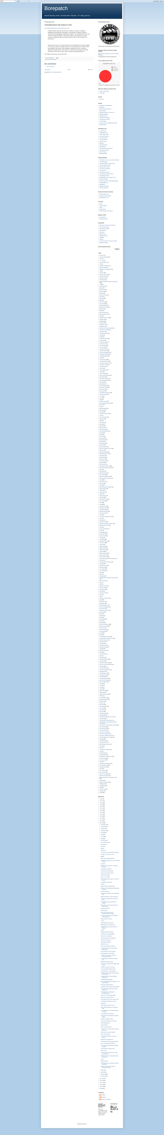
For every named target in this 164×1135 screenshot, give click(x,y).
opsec (101, 594)
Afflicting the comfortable (105, 269)
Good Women (103, 460)
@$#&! (102, 856)
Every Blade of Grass (104, 175)
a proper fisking (103, 267)
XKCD (101, 207)
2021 (101, 809)
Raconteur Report (104, 242)
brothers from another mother (106, 328)
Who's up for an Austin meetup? (108, 1032)
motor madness (103, 556)
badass (101, 293)
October (103, 828)
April (102, 1070)
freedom (101, 438)
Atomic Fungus (103, 152)
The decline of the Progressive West (108, 725)
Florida (101, 432)
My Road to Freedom (104, 228)
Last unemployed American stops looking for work (56, 28)
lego (101, 527)
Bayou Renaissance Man (105, 109)
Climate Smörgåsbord (105, 352)
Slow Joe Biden (103, 682)
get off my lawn (103, 446)
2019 (101, 812)
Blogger (85, 1124)
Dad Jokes (102, 377)
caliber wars (102, 331)
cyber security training (105, 375)
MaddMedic (102, 184)
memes (101, 544)
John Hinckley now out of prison (108, 951)
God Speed (102, 455)
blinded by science (104, 317)
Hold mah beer (103, 495)
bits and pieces (103, 312)
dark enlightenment (104, 380)
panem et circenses (104, 598)
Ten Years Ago (103, 713)
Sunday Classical (104, 694)
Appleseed (102, 279)
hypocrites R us (103, 499)
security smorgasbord (105, 669)
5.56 (101, 264)
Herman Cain (103, 481)
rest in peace (102, 645)
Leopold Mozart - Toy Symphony (108, 971)
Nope (101, 574)
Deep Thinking (103, 385)
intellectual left (103, 507)
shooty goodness (103, 678)
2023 (101, 805)
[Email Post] (57, 57)
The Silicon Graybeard (105, 168)
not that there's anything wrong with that (109, 577)
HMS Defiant (102, 146)
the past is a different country (106, 735)
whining (101, 780)
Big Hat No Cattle (104, 307)
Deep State (102, 384)
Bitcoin (101, 310)
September (103, 830)
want (101, 768)
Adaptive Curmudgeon (105, 117)
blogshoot (102, 322)
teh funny (102, 704)
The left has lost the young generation (109, 1041)
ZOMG (101, 792)
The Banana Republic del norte (107, 716)
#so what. (102, 255)
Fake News (102, 422)
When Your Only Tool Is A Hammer (107, 225)
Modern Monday (103, 553)
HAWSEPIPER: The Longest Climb (108, 177)
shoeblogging (103, 676)
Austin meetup (104, 1025)
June (102, 836)
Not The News (103, 580)
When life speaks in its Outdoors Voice (108, 777)
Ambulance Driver (104, 219)
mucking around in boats (105, 562)
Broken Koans (104, 910)
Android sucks (103, 276)
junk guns (102, 520)
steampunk (102, 692)
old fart (101, 591)
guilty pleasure (103, 473)
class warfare (103, 345)
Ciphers (102, 884)
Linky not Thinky (103, 528)
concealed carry (103, 364)
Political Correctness (104, 610)
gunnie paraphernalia (105, 476)
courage (101, 368)
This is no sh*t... (103, 742)
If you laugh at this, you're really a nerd (110, 999)
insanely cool (103, 506)
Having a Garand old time (105, 478)
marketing (102, 539)
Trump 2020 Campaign (105, 749)
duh (100, 399)
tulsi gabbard (103, 753)
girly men (102, 450)
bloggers (102, 319)
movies (101, 560)
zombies (101, 790)
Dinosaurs (102, 391)
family (101, 424)
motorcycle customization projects (107, 558)
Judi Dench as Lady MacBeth (107, 934)
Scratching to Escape (104, 172)
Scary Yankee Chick (104, 134)
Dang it (102, 930)
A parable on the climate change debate (110, 986)
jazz (100, 518)
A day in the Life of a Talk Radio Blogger (109, 181)
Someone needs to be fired (107, 997)
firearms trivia (103, 429)
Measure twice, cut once (106, 918)
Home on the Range (104, 91)
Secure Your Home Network (106, 664)
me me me (102, 542)
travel (101, 746)
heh (100, 480)
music (101, 563)
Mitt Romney (102, 549)
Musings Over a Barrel (105, 167)
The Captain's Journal (105, 119)
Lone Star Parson (104, 139)
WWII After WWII (103, 153)
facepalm (102, 418)
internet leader (103, 509)
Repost (102, 848)
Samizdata (102, 93)
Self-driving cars (103, 673)
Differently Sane (103, 116)
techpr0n (102, 701)
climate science (103, 350)
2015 (101, 821)
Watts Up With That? (104, 194)
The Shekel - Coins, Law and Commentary (109, 160)
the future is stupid (104, 732)
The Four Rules (103, 730)
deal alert (102, 382)
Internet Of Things (104, 511)
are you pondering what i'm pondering (108, 281)
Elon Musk (102, 410)
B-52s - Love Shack (105, 877)
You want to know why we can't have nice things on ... (109, 1053)
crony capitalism (103, 370)
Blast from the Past (104, 314)
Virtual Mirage (103, 131)
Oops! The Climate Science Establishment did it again (107, 913)
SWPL (101, 695)
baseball (102, 298)
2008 (101, 1088)
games (101, 441)
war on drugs (103, 770)
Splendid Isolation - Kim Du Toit (107, 112)
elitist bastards (103, 408)
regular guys (102, 641)
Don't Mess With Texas (105, 392)
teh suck (101, 711)
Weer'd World (103, 110)
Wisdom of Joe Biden (104, 782)
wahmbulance (103, 767)
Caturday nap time (105, 908)
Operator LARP (103, 592)
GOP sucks (102, 464)
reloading (102, 643)
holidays (101, 497)
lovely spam (102, 534)
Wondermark (102, 209)
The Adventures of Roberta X (106, 148)
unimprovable (103, 754)
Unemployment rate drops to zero (108, 1001)
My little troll (102, 567)
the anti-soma (103, 170)
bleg (101, 315)
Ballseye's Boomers (104, 186)
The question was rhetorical (107, 1013)
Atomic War (102, 286)
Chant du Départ (103, 138)
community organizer (104, 363)
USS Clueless (103, 230)
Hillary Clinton (103, 488)
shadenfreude (103, 675)
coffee (101, 357)
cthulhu (101, 371)
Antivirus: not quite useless (107, 1019)
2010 (101, 1084)
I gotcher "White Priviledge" (107, 932)
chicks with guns (103, 342)
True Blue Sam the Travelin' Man (107, 163)
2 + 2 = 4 (102, 260)
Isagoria (101, 239)
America (101, 272)
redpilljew (102, 237)
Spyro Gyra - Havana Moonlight (108, 995)
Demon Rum (102, 389)
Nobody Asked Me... (104, 114)
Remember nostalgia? (106, 942)
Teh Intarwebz (103, 706)
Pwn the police (104, 840)
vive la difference (103, 765)
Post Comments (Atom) (56, 72)
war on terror (102, 772)
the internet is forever (104, 733)
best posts (102, 303)
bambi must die (103, 295)
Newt (101, 572)
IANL (101, 502)
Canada (101, 335)
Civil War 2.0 (102, 343)
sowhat (101, 687)
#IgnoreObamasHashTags (107, 961)
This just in (103, 850)
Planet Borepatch (104, 605)
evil (100, 415)
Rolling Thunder (103, 650)
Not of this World (103, 145)
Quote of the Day (103, 626)
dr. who (101, 396)
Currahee (103, 846)
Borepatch (56, 8)
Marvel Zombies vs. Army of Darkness (109, 896)
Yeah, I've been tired (105, 1034)
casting (101, 336)
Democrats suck (103, 387)
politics (101, 612)
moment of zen (103, 555)
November (103, 826)
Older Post (90, 69)
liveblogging (102, 532)
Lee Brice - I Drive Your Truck (107, 854)
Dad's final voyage (104, 378)
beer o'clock (102, 302)
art (100, 284)
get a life (101, 445)
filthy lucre (102, 427)
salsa (101, 655)
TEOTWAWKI (103, 715)
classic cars (102, 347)
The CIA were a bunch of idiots (108, 946)
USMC (101, 761)
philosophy (102, 601)
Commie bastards (104, 361)
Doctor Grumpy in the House (106, 211)
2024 (101, 803)
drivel (101, 398)
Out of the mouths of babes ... (107, 984)
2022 (101, 806)
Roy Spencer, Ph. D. (104, 197)
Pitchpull (102, 143)
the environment (103, 728)
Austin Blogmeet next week (107, 922)
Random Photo (103, 629)
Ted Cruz (102, 702)
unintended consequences (106, 756)
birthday (101, 309)
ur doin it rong (103, 758)
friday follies (102, 439)
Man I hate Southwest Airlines (107, 858)
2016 (101, 819)
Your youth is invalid (105, 842)
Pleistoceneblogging (104, 607)
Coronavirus (102, 366)
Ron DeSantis (103, 654)
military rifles (102, 546)
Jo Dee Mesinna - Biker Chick (108, 1048)
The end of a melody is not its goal (109, 1021)
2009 (101, 1086)
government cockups (104, 466)
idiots (101, 504)
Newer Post (47, 69)
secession (102, 661)
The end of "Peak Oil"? (106, 940)
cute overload (103, 373)
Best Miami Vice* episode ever (108, 924)
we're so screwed (104, 774)
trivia (101, 747)
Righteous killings (104, 647)
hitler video (102, 492)
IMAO (101, 204)
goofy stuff (102, 462)
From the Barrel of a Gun (105, 165)
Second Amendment (104, 662)
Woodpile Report (103, 235)
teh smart (102, 708)
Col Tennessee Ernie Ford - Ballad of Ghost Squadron (109, 916)
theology (102, 739)
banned (101, 296)
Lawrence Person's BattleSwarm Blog (108, 123)
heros (101, 485)
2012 (101, 1080)
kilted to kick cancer (104, 525)
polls (101, 613)
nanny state (102, 569)
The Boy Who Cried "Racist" (106, 720)
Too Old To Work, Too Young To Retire (108, 241)
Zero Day (102, 99)
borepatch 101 (103, 324)
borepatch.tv (102, 326)
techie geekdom (103, 699)
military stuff (102, 548)
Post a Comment (50, 66)
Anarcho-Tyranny (103, 274)
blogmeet (102, 321)
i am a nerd (102, 501)
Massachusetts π (103, 541)
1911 (101, 258)
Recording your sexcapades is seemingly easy (108, 992)
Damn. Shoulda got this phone (108, 1043)
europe (101, 412)
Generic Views (103, 141)
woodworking (103, 785)
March (102, 1072)
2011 (101, 1082)
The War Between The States (106, 737)
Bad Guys (102, 289)
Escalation (103, 1003)
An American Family (104, 150)
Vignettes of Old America (105, 763)
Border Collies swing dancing (107, 886)
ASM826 (103, 1095)
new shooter (102, 570)
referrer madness (103, 640)
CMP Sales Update (104, 354)
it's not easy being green (105, 516)
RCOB (101, 634)
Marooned (102, 232)
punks (101, 620)
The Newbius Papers (104, 227)
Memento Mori (103, 124)
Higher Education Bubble (105, 487)
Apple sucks (102, 278)
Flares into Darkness (104, 136)
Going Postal (102, 457)
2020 (101, 811)
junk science (102, 521)
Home (69, 69)
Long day (103, 863)
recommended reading (105, 636)
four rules (102, 436)
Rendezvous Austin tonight (107, 871)
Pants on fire (104, 1050)
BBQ (101, 300)
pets (100, 599)
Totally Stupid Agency (104, 744)
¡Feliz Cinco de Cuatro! (106, 1027)
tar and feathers (103, 697)
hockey (101, 494)
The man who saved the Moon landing (110, 852)
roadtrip (101, 648)
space (101, 689)
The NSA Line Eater (105, 875)
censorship (102, 340)
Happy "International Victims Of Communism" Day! (108, 1067)
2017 (101, 817)
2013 (101, 1078)
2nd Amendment (103, 262)
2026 (101, 799)
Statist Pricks (102, 690)
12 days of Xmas (103, 257)
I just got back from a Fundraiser (108, 938)
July (102, 834)
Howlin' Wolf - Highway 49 (107, 1039)
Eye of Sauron (103, 417)
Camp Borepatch (103, 333)
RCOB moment (104, 1061)
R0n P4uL (102, 627)
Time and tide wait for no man (107, 1005)
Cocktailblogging (103, 356)
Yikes (102, 1059)
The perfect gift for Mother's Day (108, 969)
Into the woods (103, 513)
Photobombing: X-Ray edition (107, 953)
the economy (54, 59)
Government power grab (105, 467)
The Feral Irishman (104, 187)
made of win (102, 535)
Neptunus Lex (103, 234)
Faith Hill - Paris (104, 944)
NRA (101, 584)
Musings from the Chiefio (105, 196)
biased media (103, 305)
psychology (102, 619)
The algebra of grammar (106, 882)
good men (102, 459)
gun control (102, 474)
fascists (101, 425)
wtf (100, 787)
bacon (101, 288)
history (101, 490)
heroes (101, 483)
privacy (101, 617)
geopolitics (102, 443)
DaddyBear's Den (104, 132)
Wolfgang (102, 783)
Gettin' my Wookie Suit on (105, 448)
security (101, 666)
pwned (101, 622)
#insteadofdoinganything (106, 979)
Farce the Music (103, 205)
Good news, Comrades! (106, 936)
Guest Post (102, 471)
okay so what (103, 587)
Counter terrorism (105, 891)
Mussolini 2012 (103, 565)
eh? (100, 406)
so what (101, 685)
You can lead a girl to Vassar (107, 873)
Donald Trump (103, 394)
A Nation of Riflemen (104, 265)
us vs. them (102, 760)
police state (102, 608)
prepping (102, 615)
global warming (103, 452)
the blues (102, 718)
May (102, 838)
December (103, 824)
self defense (102, 671)
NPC (101, 582)
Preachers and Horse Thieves (106, 174)
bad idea (102, 291)
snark (49, 59)
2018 (101, 815)
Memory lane (104, 844)
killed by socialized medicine (106, 523)
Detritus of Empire (104, 179)
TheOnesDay (103, 740)
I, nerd (102, 920)
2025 (101, 800)
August (102, 832)
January (103, 1076)
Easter (101, 404)
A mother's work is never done (108, 967)
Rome (101, 652)
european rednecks (104, 413)
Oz (100, 596)
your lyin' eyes (103, 789)
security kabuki (103, 668)
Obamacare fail (103, 586)
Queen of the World (104, 624)
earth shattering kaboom (105, 403)
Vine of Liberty (103, 121)
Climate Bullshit (103, 349)
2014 (101, 822)
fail (100, 420)
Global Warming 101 (104, 453)
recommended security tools (106, 638)
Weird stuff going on (105, 1023)
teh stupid (102, 709)
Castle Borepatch (104, 338)
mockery (101, 551)
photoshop (102, 603)
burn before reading (104, 329)
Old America (102, 589)
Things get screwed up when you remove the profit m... (108, 956)
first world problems (104, 431)
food (101, 434)
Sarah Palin (102, 657)
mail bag (102, 537)
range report (102, 631)
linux (101, 530)
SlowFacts (102, 107)
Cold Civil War (103, 359)
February (103, 1074)
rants (101, 633)
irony (101, 514)
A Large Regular (103, 161)
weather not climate (104, 775)
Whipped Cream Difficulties (106, 105)
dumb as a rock (103, 401)
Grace (101, 469)
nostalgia (102, 576)
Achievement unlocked (106, 869)
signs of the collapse (104, 680)
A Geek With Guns (104, 182)
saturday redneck (104, 659)
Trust (101, 751)
